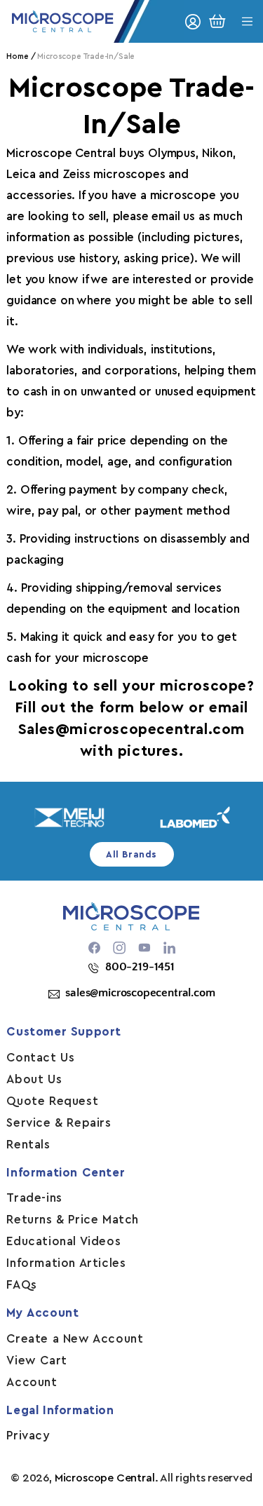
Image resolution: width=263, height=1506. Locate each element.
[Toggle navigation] (247, 21)
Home (17, 56)
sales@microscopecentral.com (140, 992)
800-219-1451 (140, 967)
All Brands (131, 854)
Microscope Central (105, 1478)
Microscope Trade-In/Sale (86, 56)
